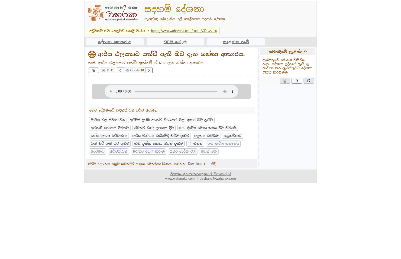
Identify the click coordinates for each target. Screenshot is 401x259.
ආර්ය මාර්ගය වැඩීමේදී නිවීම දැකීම (160, 136)
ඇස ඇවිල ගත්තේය (223, 143)
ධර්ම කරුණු (175, 41)
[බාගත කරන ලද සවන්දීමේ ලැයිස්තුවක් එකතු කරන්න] (296, 81)
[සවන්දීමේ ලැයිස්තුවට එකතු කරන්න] (93, 70)
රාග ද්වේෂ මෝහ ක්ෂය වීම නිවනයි (207, 128)
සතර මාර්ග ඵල (183, 151)
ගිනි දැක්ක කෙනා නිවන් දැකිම (158, 143)
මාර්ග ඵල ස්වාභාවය (108, 120)
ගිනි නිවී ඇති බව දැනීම (110, 143)
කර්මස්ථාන (118, 151)
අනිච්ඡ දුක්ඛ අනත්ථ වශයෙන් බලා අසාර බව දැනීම (171, 120)
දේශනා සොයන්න (114, 41)
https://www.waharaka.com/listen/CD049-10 (184, 31)
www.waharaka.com (180, 178)
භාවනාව (97, 151)
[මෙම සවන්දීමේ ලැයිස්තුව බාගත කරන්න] (308, 81)
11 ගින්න (195, 143)
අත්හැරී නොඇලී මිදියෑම (110, 128)
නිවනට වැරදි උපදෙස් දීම (154, 128)
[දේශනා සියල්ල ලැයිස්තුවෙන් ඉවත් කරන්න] (285, 81)
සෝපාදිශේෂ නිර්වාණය (109, 136)
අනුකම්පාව (232, 136)
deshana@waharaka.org (218, 178)
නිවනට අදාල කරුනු (149, 151)
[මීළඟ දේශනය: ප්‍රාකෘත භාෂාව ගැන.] (149, 70)
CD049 (134, 70)
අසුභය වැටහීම (206, 136)
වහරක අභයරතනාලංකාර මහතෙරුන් (200, 174)
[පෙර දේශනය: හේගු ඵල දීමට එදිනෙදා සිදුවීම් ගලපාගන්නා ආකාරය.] (120, 70)
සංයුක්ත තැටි (236, 41)
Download (195, 164)
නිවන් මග (209, 151)
